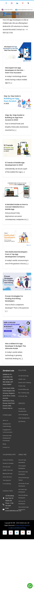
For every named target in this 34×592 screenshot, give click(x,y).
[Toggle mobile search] (27, 14)
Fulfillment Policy (21, 528)
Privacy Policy (19, 525)
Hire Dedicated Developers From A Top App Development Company (16, 254)
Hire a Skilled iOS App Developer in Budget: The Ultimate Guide (15, 346)
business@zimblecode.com (25, 9)
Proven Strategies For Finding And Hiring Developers (14, 298)
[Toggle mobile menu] (30, 14)
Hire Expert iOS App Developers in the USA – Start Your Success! (15, 70)
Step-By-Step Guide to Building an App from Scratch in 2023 (14, 117)
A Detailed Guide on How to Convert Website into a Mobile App (16, 206)
